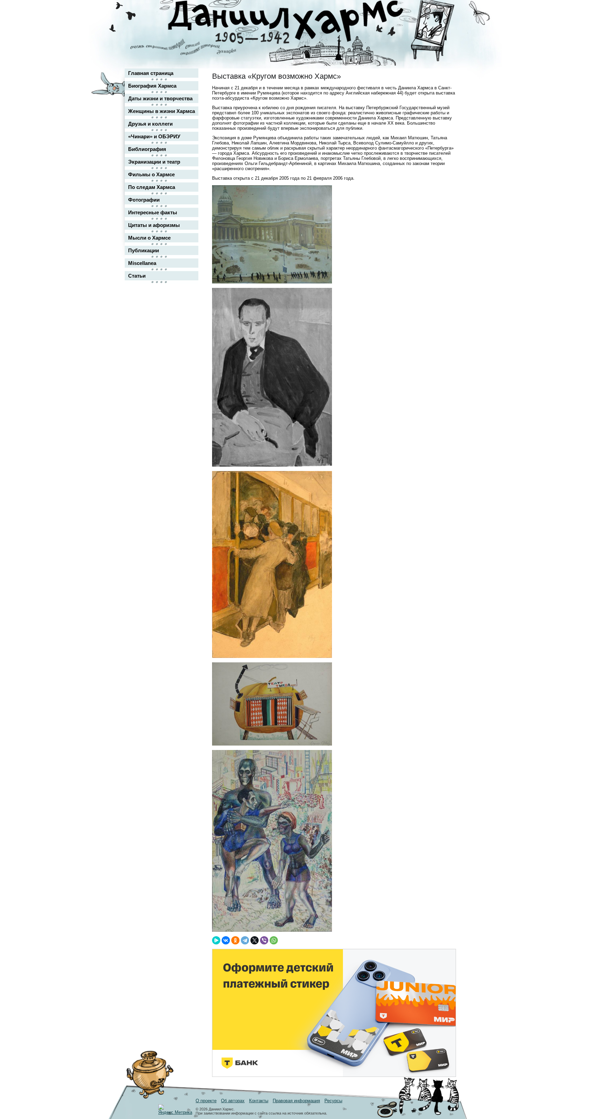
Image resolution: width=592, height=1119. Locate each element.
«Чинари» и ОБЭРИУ (154, 136)
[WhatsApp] (274, 940)
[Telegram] (245, 940)
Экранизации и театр (154, 162)
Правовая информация (296, 1100)
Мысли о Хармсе (149, 238)
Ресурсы (333, 1100)
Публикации (143, 250)
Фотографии (144, 200)
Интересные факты (152, 212)
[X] (254, 940)
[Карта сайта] (445, 11)
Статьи (137, 276)
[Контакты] (445, 24)
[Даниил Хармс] (298, 22)
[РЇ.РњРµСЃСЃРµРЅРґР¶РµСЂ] (216, 940)
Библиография (147, 149)
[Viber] (264, 940)
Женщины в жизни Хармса (161, 111)
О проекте (206, 1100)
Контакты (258, 1100)
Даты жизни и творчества (160, 98)
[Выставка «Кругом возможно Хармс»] (272, 281)
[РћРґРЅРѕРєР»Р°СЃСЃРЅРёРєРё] (235, 940)
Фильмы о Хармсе (151, 174)
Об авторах (233, 1100)
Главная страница (150, 73)
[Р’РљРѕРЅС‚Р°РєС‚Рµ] (226, 940)
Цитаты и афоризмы (154, 225)
